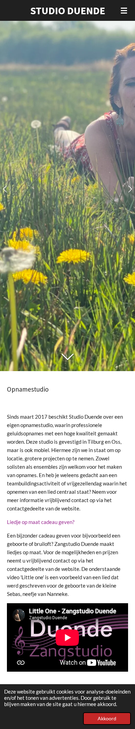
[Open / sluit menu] (124, 10)
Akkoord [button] (107, 718)
